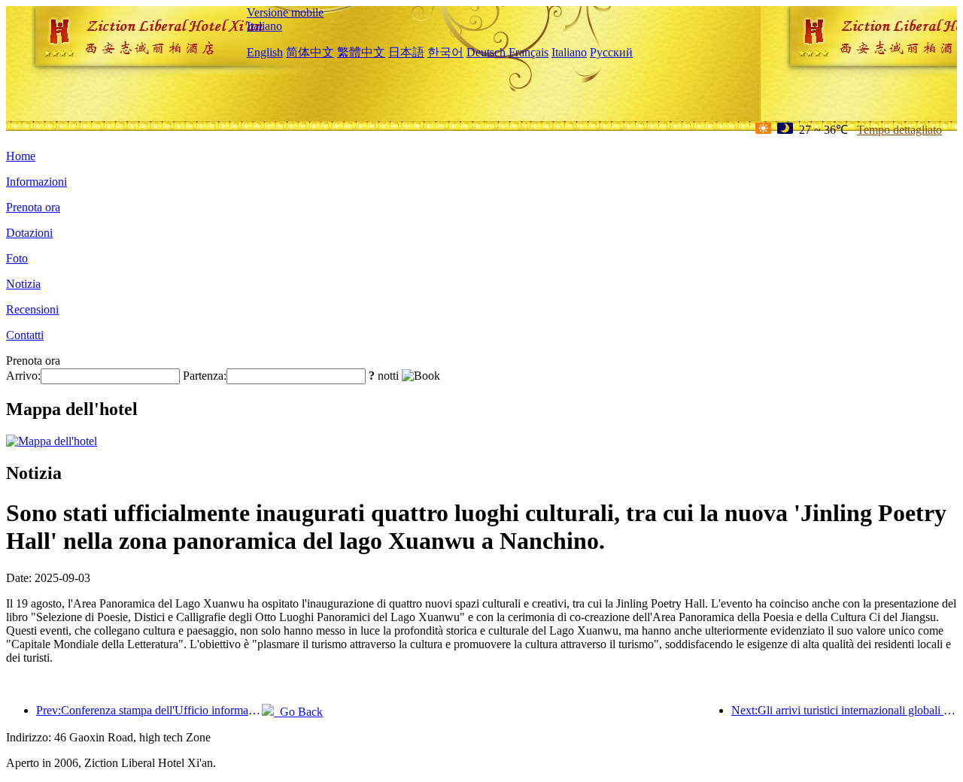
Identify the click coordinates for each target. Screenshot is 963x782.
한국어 (445, 52)
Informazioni (36, 181)
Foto (17, 258)
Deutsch (486, 52)
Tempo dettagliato (899, 129)
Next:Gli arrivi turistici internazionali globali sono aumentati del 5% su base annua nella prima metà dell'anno (844, 710)
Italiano (264, 26)
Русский (611, 52)
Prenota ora (33, 207)
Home (20, 156)
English (265, 52)
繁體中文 (361, 52)
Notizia (23, 283)
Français (528, 52)
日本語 (406, 52)
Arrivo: (23, 375)
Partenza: (204, 375)
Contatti (25, 335)
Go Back (298, 711)
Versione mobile (285, 12)
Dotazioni (29, 232)
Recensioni (32, 309)
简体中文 (310, 52)
